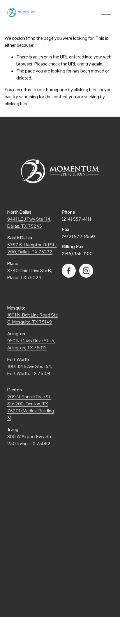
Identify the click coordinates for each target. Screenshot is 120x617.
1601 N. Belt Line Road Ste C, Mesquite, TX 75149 (32, 318)
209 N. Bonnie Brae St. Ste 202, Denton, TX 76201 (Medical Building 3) (30, 407)
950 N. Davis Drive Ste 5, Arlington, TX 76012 (31, 344)
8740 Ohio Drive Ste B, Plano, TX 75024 (29, 274)
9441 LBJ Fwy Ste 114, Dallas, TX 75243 (29, 222)
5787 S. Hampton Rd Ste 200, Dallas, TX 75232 (32, 248)
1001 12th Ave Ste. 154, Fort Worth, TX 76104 (29, 369)
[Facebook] (69, 271)
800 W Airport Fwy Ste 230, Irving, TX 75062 (29, 440)
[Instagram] (86, 271)
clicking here (86, 90)
